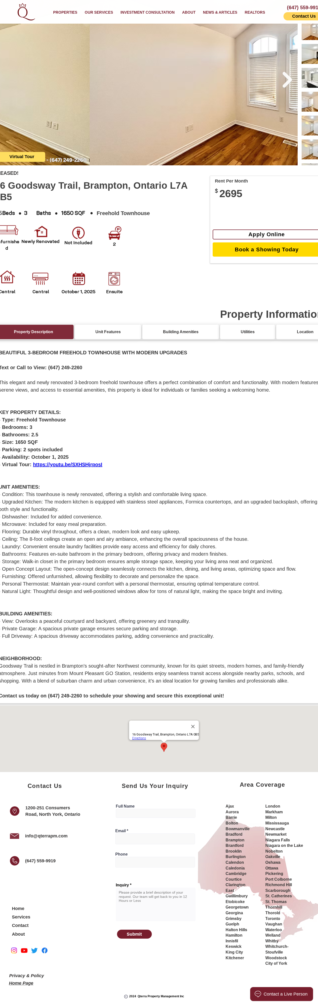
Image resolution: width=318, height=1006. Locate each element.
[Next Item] (287, 80)
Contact (20, 925)
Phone (121, 854)
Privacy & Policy (26, 975)
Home (18, 908)
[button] (99, 12)
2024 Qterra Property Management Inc (156, 996)
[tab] (108, 332)
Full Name (125, 806)
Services (21, 917)
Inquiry (122, 885)
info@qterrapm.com (46, 835)
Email (120, 831)
